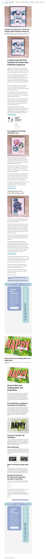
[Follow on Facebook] (26, 324)
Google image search (11, 484)
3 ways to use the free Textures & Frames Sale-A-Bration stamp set (17, 30)
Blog (10, 2)
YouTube (9, 487)
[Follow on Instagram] (26, 327)
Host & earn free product (25, 2)
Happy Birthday (26, 33)
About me (37, 2)
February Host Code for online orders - (17, 284)
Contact (41, 2)
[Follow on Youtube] (27, 330)
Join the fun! (32, 2)
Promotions (7, 34)
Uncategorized (19, 34)
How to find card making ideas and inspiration (17, 359)
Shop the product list (12, 114)
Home (7, 2)
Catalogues (17, 2)
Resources (21, 362)
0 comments (26, 34)
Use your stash (26, 362)
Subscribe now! (14, 307)
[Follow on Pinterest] (24, 330)
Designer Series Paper (18, 33)
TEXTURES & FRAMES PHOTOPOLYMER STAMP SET (18, 119)
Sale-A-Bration (13, 34)
